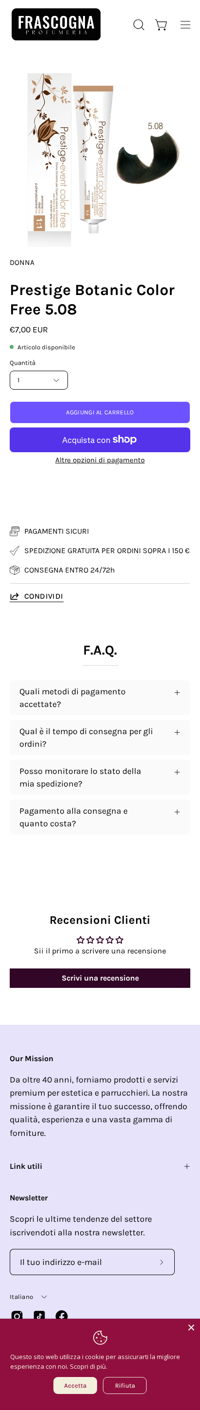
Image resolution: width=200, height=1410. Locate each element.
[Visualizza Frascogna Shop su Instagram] (17, 1316)
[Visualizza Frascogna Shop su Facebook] (61, 1316)
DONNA (22, 262)
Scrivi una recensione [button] (100, 978)
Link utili (26, 1166)
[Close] (191, 1327)
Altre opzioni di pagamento (100, 460)
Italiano (21, 1296)
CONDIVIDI (44, 596)
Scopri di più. (88, 1366)
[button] (138, 25)
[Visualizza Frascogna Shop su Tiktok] (39, 1316)
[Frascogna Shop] (56, 24)
